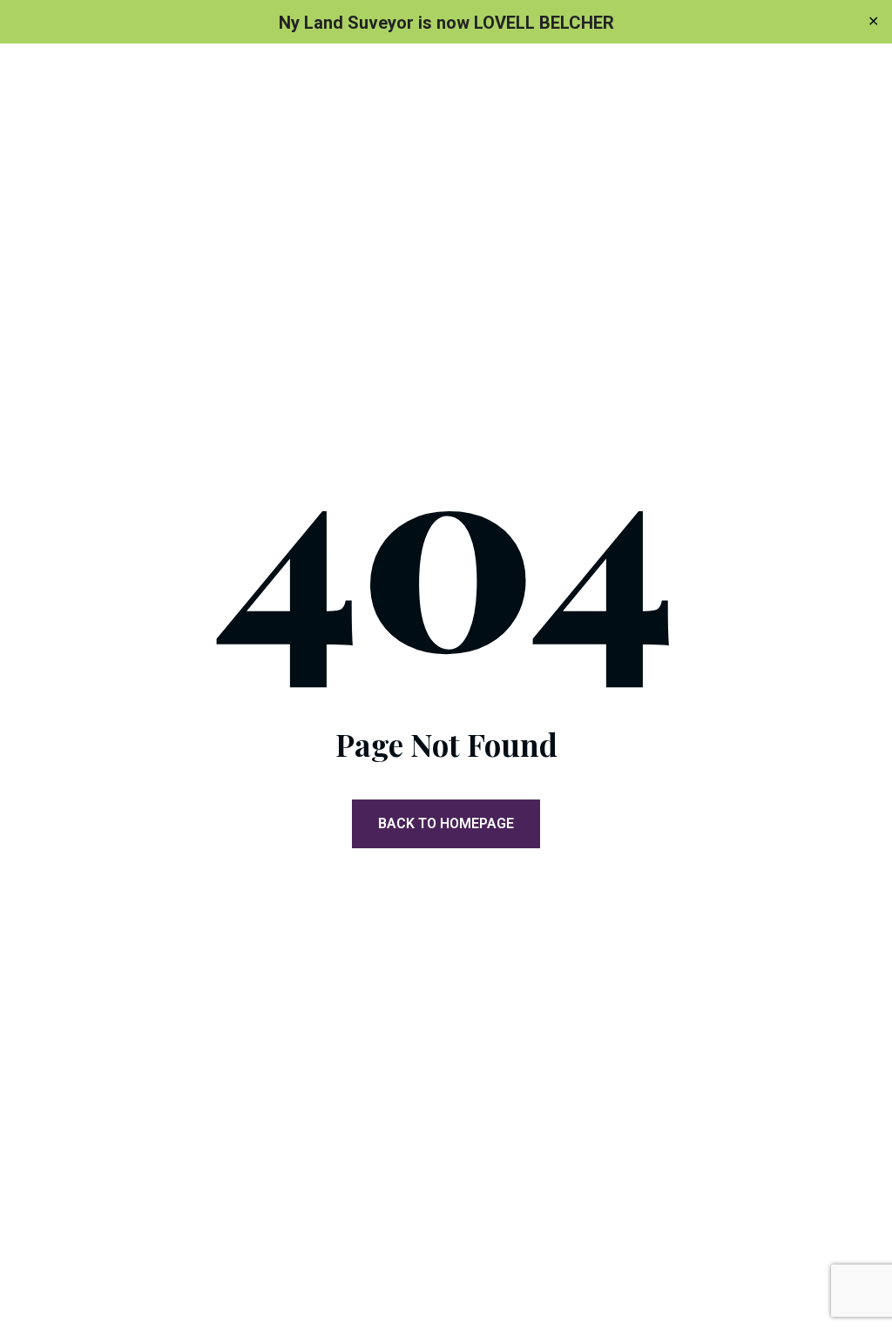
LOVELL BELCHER (544, 22)
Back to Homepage (446, 823)
